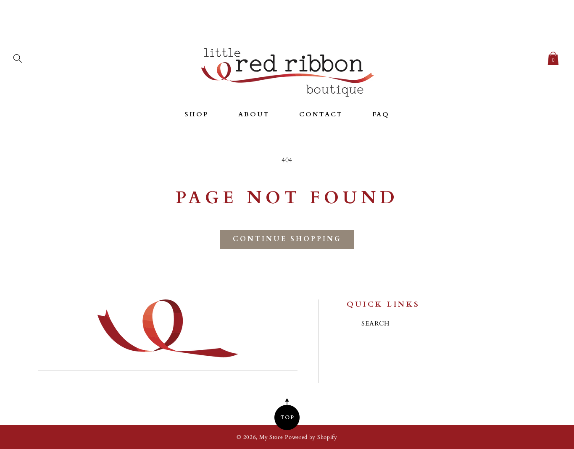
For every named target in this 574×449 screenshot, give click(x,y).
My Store (271, 437)
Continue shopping (287, 239)
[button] (17, 56)
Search (375, 323)
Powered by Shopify (311, 437)
